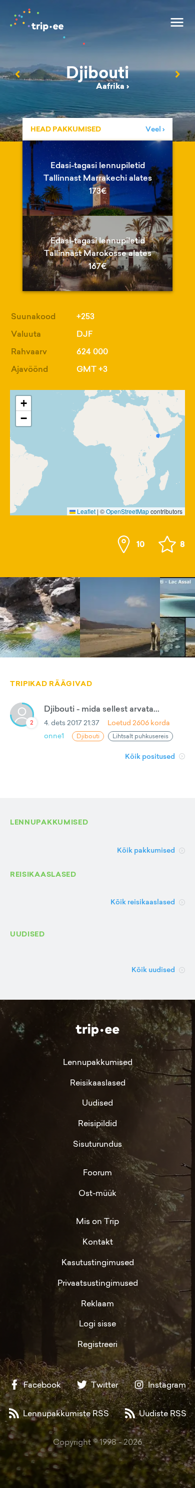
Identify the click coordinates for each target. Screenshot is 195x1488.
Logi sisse (97, 1323)
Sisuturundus (97, 1143)
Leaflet (86, 511)
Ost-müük (97, 1192)
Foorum (97, 1172)
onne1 (54, 735)
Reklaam (97, 1303)
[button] (23, 403)
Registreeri (98, 1343)
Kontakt (97, 1241)
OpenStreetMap (127, 511)
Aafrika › (112, 86)
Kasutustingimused (98, 1262)
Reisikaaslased (98, 1082)
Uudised (97, 1102)
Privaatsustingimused (98, 1282)
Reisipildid (97, 1123)
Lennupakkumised (97, 1061)
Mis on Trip (97, 1221)
